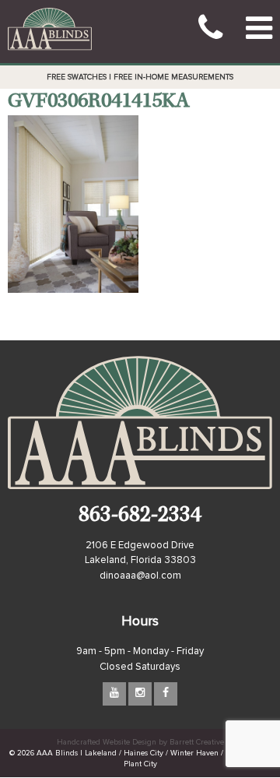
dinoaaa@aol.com (140, 576)
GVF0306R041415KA (98, 102)
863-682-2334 (140, 516)
